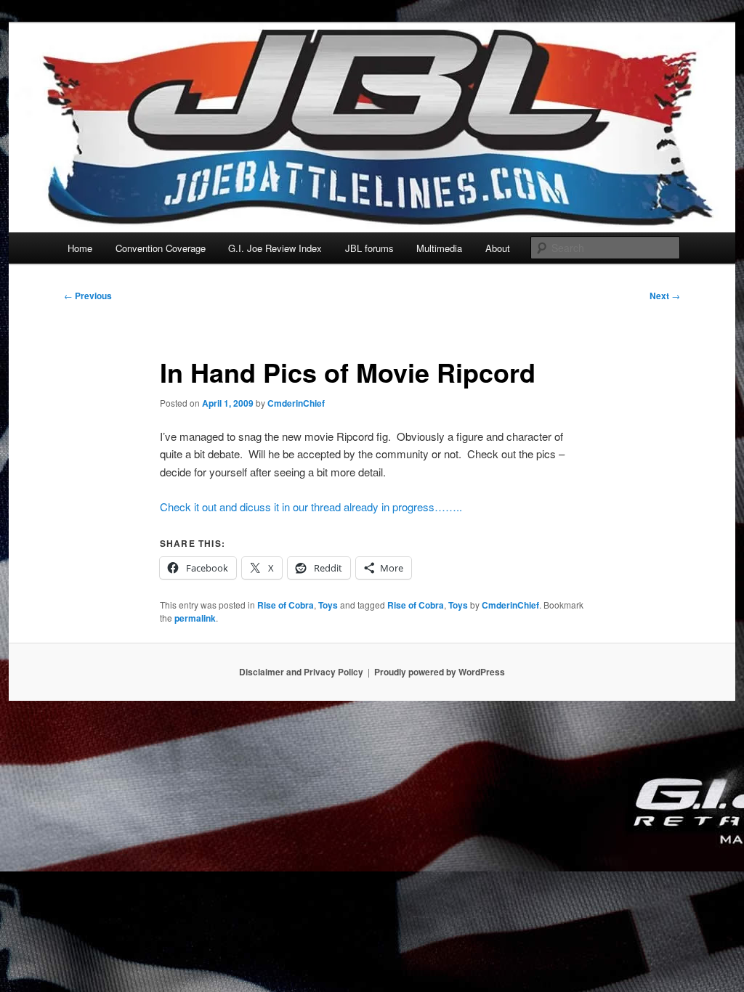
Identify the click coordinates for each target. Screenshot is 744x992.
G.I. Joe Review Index (275, 248)
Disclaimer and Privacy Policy (301, 671)
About (497, 248)
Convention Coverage (161, 248)
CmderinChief (296, 403)
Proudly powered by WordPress (439, 671)
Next (665, 295)
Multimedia (439, 248)
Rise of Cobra (285, 604)
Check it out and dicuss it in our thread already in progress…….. (311, 506)
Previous (88, 295)
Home (80, 248)
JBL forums (369, 248)
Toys (328, 604)
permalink (195, 618)
